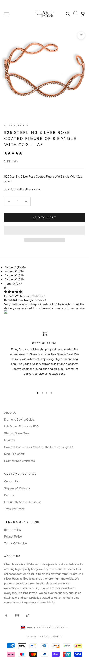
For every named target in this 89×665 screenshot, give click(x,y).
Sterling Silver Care (16, 433)
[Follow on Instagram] (17, 615)
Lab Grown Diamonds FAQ (21, 426)
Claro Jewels (16, 125)
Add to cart (44, 217)
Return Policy (12, 530)
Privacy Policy (13, 536)
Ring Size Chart (14, 454)
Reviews (9, 440)
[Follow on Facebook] (6, 615)
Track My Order (14, 509)
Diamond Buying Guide (19, 419)
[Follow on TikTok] (28, 615)
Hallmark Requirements (19, 461)
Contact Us (11, 481)
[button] (13, 153)
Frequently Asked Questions (22, 502)
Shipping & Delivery (17, 488)
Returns (9, 495)
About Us (10, 413)
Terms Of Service (15, 543)
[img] (13, 292)
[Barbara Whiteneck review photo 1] (44, 312)
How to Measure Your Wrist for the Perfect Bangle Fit (38, 447)
